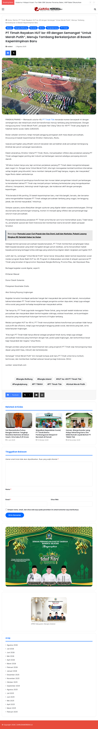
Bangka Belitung (21, 28)
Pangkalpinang (52, 28)
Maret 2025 (11, 708)
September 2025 (13, 686)
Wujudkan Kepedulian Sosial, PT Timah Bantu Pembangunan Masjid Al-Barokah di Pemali (48, 433)
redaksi (10, 46)
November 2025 (13, 678)
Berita (15, 20)
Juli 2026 (10, 649)
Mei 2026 (10, 656)
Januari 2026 (12, 671)
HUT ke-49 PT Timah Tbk (69, 379)
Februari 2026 (12, 667)
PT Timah (64, 28)
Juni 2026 (11, 652)
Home (9, 20)
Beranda (33, 28)
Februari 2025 (12, 712)
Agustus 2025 (12, 689)
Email (8, 499)
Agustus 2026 (12, 645)
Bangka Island (44, 379)
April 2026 (11, 660)
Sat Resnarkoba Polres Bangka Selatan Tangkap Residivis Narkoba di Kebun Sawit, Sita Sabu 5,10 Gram (17, 433)
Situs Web (54, 499)
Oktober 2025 (12, 682)
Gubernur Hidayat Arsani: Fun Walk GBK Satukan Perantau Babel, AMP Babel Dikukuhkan (48, 2)
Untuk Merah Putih (76, 384)
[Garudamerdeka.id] (49, 9)
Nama (8, 489)
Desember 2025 (13, 675)
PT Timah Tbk (48, 119)
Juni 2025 (10, 697)
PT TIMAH (38, 384)
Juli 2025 (10, 693)
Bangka (9, 28)
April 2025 (11, 704)
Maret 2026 (11, 664)
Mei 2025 (10, 701)
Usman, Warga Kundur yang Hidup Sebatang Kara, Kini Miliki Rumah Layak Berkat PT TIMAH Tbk (78, 433)
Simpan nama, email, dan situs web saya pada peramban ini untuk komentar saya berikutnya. (43, 510)
